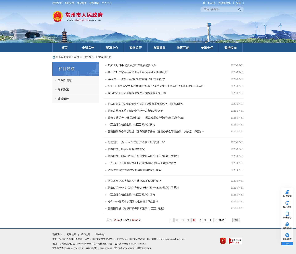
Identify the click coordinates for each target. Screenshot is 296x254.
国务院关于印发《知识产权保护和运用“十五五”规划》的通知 (143, 156)
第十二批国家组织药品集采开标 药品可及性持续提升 (138, 72)
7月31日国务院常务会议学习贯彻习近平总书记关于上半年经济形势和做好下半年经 (156, 86)
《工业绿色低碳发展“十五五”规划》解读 (131, 124)
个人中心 (106, 3)
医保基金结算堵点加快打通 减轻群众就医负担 (134, 180)
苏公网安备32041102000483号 (68, 248)
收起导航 (287, 239)
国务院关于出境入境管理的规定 (126, 149)
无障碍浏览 (224, 3)
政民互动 (183, 47)
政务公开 (136, 47)
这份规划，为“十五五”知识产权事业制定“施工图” (136, 142)
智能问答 (70, 3)
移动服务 (82, 3)
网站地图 (71, 234)
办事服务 (159, 47)
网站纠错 (100, 234)
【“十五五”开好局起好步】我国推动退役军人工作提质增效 (142, 163)
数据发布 (230, 47)
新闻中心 (112, 47)
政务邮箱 (94, 3)
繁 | (204, 3)
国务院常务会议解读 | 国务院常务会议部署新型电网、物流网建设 (145, 103)
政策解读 (63, 98)
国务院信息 (65, 80)
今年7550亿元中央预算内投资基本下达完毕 (133, 201)
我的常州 (58, 3)
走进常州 (88, 47)
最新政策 (63, 89)
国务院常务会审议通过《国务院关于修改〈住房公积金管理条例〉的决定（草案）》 (156, 131)
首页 (64, 47)
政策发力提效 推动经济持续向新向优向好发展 (134, 170)
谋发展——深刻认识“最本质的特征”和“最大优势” (136, 79)
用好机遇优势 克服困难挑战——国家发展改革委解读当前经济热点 (146, 117)
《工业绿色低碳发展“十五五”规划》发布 (131, 194)
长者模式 (287, 196)
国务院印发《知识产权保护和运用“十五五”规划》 (137, 208)
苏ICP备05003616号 (124, 248)
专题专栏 (207, 47)
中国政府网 (104, 57)
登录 (238, 3)
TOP (287, 244)
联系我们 (57, 234)
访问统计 (85, 234)
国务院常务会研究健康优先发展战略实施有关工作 (137, 93)
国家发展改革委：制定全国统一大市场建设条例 (135, 110)
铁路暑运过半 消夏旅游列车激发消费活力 (132, 65)
